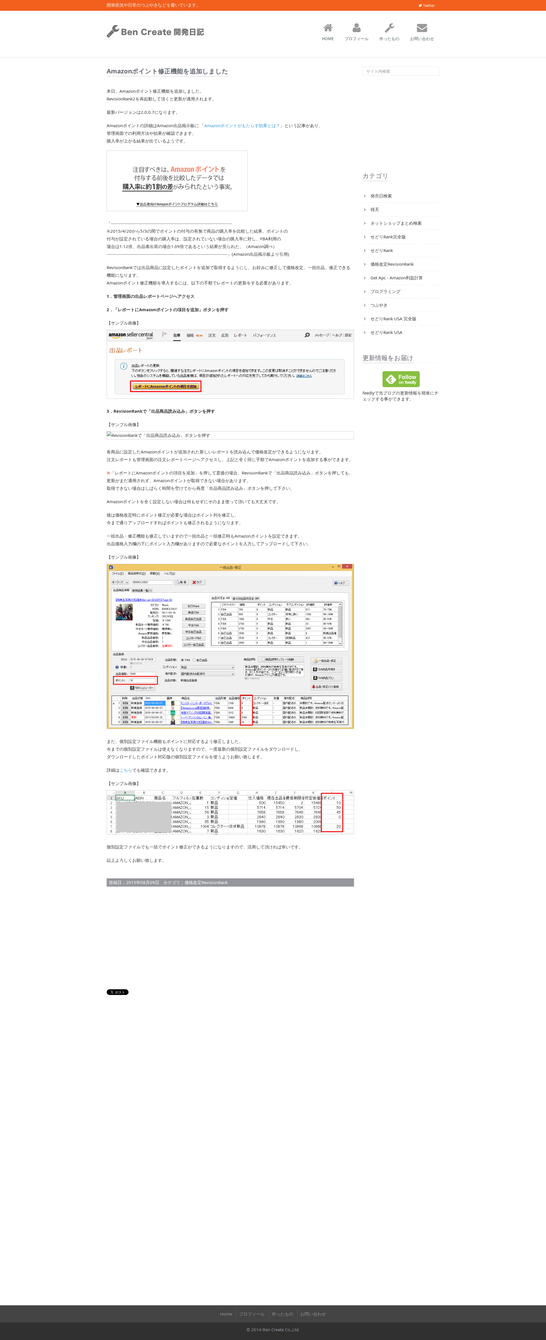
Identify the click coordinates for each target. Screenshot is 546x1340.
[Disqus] (230, 1074)
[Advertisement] (230, 938)
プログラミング (384, 291)
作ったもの (389, 38)
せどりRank (381, 250)
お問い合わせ (422, 38)
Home (226, 1314)
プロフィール (357, 38)
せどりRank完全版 (387, 236)
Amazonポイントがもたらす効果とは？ (242, 125)
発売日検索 (380, 196)
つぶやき (378, 305)
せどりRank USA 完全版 (392, 318)
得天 (374, 209)
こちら (125, 770)
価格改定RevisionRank (206, 882)
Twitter (428, 5)
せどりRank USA (385, 332)
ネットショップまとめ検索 (395, 223)
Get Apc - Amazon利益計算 (396, 277)
